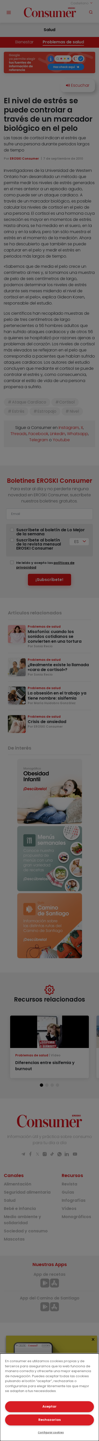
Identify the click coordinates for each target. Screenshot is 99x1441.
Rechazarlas (49, 1419)
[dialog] (49, 1397)
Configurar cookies (51, 1432)
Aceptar (49, 1406)
